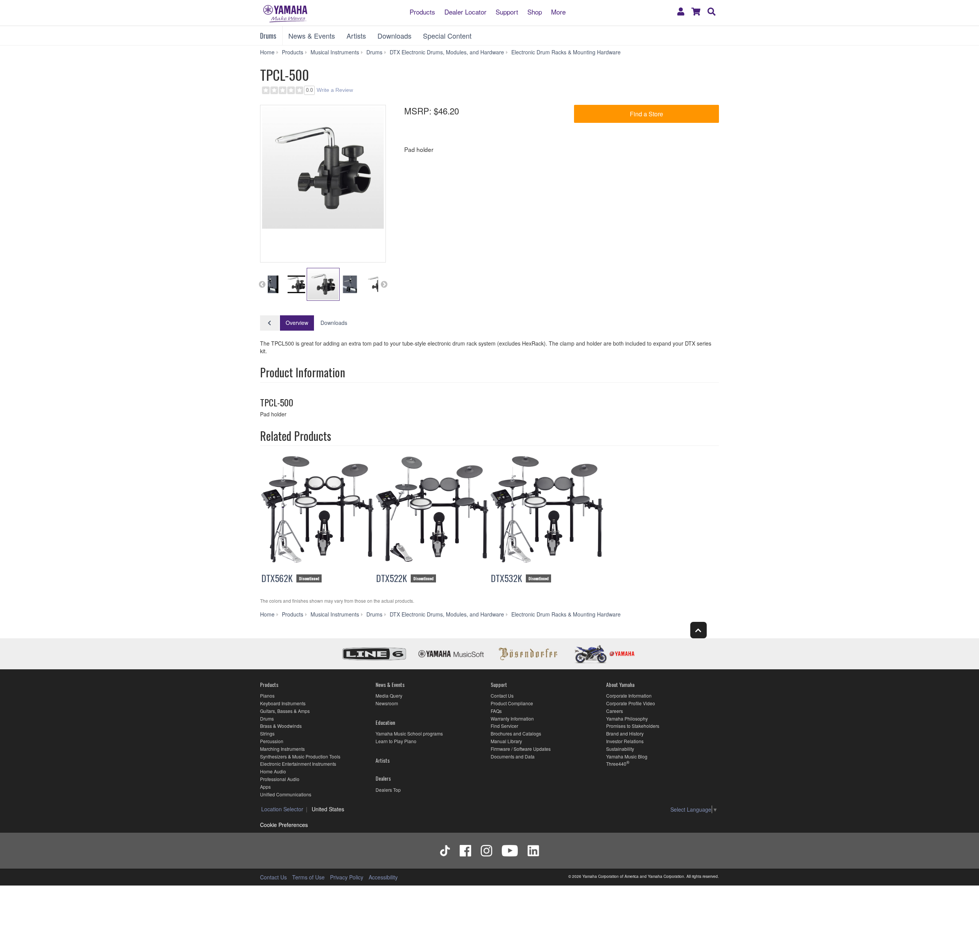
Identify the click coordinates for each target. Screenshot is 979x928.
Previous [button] (262, 284)
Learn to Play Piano (396, 741)
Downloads (394, 36)
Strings (267, 733)
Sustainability (620, 748)
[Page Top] (698, 630)
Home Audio (273, 771)
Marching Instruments (282, 748)
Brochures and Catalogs (516, 733)
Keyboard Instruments (283, 703)
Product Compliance (512, 703)
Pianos (267, 695)
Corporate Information (629, 695)
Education (385, 722)
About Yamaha (620, 684)
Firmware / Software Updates (521, 748)
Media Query (389, 695)
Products (422, 11)
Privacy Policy (346, 877)
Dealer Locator (465, 11)
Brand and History (625, 733)
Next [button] (384, 284)
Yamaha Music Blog (626, 756)
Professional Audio (279, 779)
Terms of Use (308, 877)
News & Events (311, 36)
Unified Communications (285, 794)
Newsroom (387, 703)
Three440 (616, 763)
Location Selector (282, 809)
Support (507, 11)
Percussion (271, 741)
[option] (323, 168)
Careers (614, 711)
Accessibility (383, 877)
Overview (297, 322)
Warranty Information (512, 718)
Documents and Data (513, 756)
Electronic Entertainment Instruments (298, 763)
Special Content (447, 36)
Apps (265, 786)
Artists (356, 36)
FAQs (496, 711)
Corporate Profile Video (630, 703)
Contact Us (502, 695)
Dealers (383, 778)
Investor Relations (625, 741)
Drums (268, 36)
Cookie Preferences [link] (284, 825)
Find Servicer (504, 726)
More (558, 11)
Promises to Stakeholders (632, 726)
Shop (534, 11)
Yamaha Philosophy (627, 718)
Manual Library (506, 741)
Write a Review (335, 90)
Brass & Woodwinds (281, 726)
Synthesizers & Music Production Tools (300, 756)
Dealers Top (388, 789)
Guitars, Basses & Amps (285, 711)
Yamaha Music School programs (409, 733)
